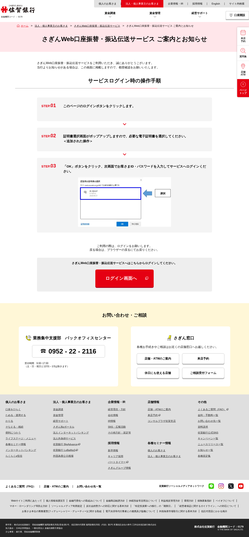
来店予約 (203, 358)
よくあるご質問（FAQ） (212, 409)
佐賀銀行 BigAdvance (65, 444)
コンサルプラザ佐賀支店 (162, 421)
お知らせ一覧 (205, 450)
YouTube (241, 486)
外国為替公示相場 (63, 455)
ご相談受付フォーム (203, 372)
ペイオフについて (225, 500)
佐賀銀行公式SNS (208, 432)
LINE (211, 486)
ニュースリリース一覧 (210, 444)
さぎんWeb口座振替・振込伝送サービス (97, 25)
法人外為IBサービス (64, 438)
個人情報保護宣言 (55, 500)
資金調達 (58, 409)
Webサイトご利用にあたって (26, 500)
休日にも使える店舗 (158, 372)
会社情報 (113, 415)
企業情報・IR (175, 3)
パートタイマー (117, 462)
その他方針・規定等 (119, 432)
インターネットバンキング (20, 450)
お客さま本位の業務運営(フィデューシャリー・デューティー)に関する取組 (62, 511)
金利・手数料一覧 (208, 415)
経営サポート (60, 421)
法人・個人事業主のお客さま (142, 3)
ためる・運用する (15, 415)
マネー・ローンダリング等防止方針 (29, 506)
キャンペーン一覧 (208, 438)
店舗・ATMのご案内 (158, 358)
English (216, 3)
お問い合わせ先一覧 (209, 421)
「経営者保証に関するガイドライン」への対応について (206, 506)
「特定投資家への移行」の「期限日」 (153, 506)
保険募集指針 (204, 500)
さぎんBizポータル (63, 426)
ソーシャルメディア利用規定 (67, 506)
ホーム (24, 25)
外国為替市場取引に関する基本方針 (178, 511)
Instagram (221, 486)
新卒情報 (113, 450)
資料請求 (203, 426)
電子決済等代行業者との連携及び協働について (130, 511)
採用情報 (197, 3)
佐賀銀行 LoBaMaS (64, 450)
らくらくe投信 (13, 455)
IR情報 (112, 421)
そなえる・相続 (14, 426)
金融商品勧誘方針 (115, 500)
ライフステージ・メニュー (20, 438)
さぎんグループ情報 (119, 467)
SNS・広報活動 (117, 426)
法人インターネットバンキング (71, 432)
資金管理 (58, 415)
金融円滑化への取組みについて (85, 500)
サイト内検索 (236, 3)
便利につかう (13, 432)
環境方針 (189, 500)
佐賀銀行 (18, 9)
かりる (9, 421)
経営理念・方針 (117, 409)
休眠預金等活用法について (143, 500)
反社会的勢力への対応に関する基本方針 (107, 506)
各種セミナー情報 (15, 444)
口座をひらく (13, 409)
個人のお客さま (107, 3)
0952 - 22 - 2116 (71, 351)
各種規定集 (204, 455)
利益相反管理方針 (170, 500)
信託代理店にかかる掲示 (214, 511)
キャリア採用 (115, 456)
